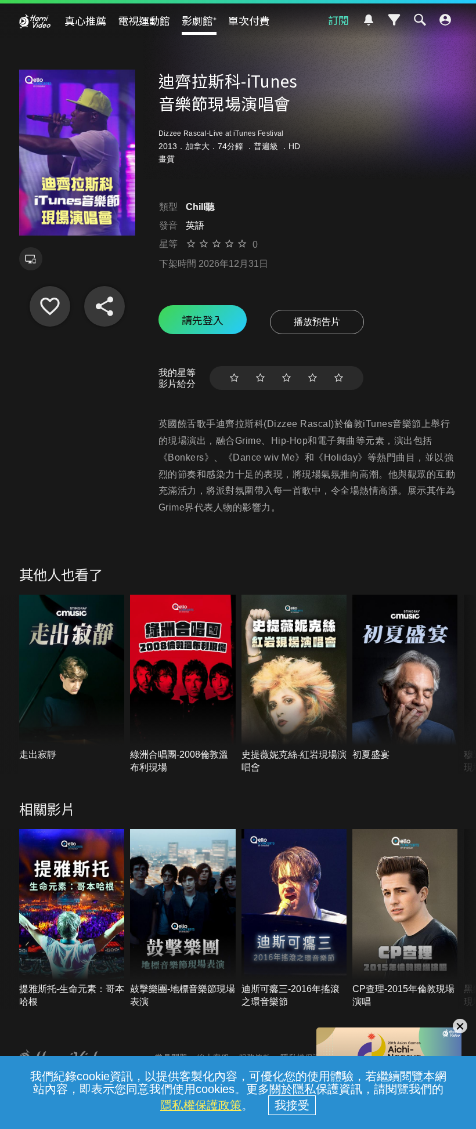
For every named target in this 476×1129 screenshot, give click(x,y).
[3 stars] (286, 378)
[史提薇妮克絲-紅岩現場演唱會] (294, 684)
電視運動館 (144, 20)
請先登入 (202, 319)
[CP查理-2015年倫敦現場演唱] (405, 918)
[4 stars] (313, 378)
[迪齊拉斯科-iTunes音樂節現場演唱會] (50, 306)
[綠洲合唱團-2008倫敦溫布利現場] (183, 684)
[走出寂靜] (72, 678)
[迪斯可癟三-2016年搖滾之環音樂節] (294, 918)
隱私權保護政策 (200, 1105)
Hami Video (35, 20)
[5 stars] (339, 378)
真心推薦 (85, 20)
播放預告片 (317, 322)
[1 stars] (234, 378)
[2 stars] (260, 378)
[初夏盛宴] (405, 678)
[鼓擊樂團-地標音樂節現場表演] (183, 918)
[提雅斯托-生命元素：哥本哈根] (72, 918)
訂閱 (338, 19)
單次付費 (249, 20)
